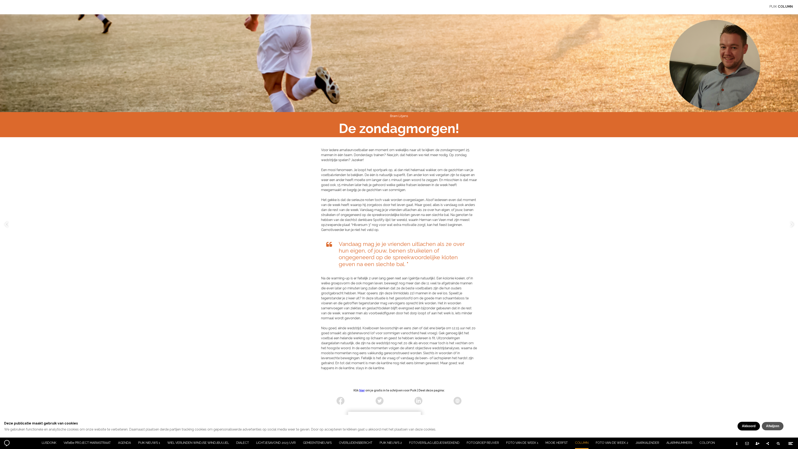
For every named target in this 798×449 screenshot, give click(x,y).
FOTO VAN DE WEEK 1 (522, 443)
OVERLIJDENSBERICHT (355, 443)
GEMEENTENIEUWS (317, 443)
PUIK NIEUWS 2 (391, 443)
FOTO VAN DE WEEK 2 (612, 443)
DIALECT (242, 443)
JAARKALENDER (647, 443)
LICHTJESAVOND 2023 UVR (276, 443)
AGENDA (124, 443)
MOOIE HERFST (557, 443)
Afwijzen (772, 426)
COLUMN (582, 443)
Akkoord (749, 426)
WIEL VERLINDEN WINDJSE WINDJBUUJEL (198, 443)
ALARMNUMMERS (679, 443)
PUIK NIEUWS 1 (149, 443)
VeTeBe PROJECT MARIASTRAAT (87, 443)
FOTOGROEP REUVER (483, 443)
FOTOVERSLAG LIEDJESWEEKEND (434, 443)
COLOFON (707, 443)
